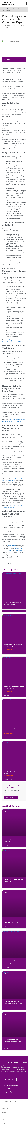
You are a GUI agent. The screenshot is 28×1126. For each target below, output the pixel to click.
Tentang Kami (5, 1112)
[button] (25, 3)
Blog (8, 8)
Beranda (4, 8)
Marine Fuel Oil (20, 563)
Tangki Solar (18, 550)
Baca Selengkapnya (8, 607)
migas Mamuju (11, 545)
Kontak (3, 1123)
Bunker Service (6, 550)
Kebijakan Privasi (6, 1108)
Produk (4, 1116)
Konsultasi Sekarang (11, 797)
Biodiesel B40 (18, 548)
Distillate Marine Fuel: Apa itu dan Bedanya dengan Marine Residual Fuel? (13, 1042)
